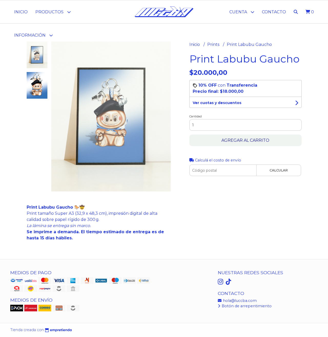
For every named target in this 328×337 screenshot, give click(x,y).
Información (30, 35)
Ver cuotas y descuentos (217, 102)
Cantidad (195, 116)
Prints (213, 44)
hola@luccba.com (239, 300)
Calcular (279, 170)
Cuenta (238, 11)
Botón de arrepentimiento (246, 306)
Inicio (21, 11)
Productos (50, 11)
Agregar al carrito (245, 140)
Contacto (274, 11)
